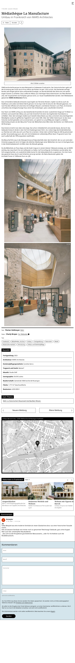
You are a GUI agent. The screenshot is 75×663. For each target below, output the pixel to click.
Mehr (22, 330)
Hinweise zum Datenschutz (24, 603)
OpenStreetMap (68, 472)
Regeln (53, 611)
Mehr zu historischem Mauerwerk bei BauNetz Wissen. (22, 401)
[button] (37, 444)
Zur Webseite (22, 334)
